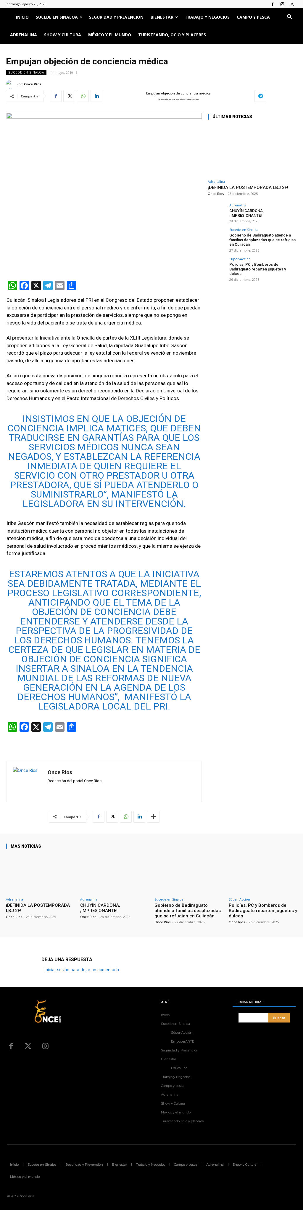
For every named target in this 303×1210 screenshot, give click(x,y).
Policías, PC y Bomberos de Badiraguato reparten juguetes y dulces (257, 269)
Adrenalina (23, 34)
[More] (153, 817)
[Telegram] (260, 96)
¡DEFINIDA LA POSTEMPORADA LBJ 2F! (248, 187)
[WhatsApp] (83, 96)
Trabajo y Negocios (207, 17)
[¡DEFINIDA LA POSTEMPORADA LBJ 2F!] (252, 150)
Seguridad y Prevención (116, 17)
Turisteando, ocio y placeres (172, 34)
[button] (289, 17)
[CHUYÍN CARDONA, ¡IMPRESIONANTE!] (216, 212)
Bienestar (162, 17)
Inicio (22, 17)
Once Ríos (32, 84)
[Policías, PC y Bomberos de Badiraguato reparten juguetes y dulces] (216, 266)
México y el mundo (109, 34)
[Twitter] (292, 4)
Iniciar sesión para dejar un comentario (81, 969)
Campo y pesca (253, 17)
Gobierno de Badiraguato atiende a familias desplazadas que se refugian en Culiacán (262, 240)
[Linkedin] (96, 96)
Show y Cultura (62, 34)
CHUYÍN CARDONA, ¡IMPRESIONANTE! (246, 213)
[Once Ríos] (11, 84)
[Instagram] (282, 4)
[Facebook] (272, 4)
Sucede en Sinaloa (57, 17)
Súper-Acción (240, 258)
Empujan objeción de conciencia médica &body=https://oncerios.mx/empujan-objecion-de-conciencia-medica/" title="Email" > (172, 96)
